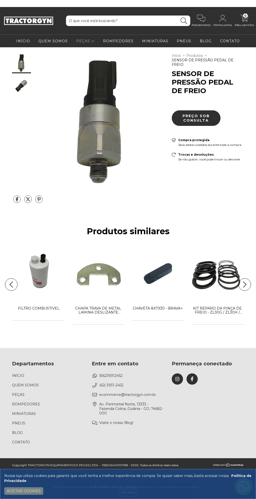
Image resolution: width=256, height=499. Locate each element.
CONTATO (230, 41)
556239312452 (110, 375)
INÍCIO (23, 41)
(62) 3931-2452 (111, 385)
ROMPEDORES (118, 41)
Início (176, 55)
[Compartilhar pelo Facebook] (17, 201)
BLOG (206, 41)
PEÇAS (83, 41)
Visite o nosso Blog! (116, 422)
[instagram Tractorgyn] (7, 3)
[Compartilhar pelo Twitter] (28, 201)
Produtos (194, 55)
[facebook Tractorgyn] (14, 3)
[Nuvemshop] (228, 465)
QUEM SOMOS (53, 41)
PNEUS (184, 41)
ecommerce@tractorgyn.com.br (127, 394)
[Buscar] (184, 21)
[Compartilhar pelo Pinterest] (39, 201)
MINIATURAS (155, 41)
